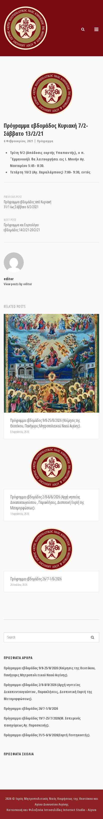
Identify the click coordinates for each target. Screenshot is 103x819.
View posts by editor (18, 284)
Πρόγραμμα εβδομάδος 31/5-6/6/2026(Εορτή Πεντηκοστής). (47, 735)
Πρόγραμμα (45, 141)
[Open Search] (83, 29)
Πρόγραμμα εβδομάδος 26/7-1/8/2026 (31, 708)
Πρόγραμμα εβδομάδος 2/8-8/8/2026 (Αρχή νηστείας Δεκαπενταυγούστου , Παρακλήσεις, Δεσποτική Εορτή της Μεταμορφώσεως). (48, 691)
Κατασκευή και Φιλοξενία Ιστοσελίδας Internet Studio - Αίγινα (51, 810)
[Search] (92, 637)
